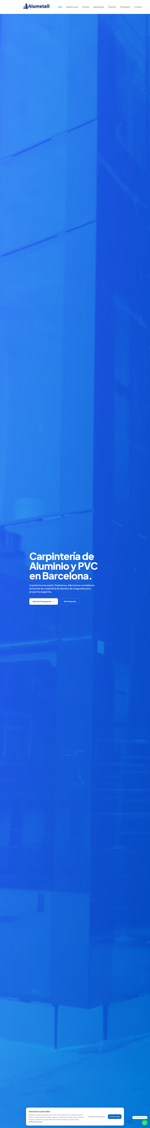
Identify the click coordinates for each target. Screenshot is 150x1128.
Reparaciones (98, 7)
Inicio (60, 7)
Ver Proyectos (70, 601)
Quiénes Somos (72, 7)
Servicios (85, 7)
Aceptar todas (115, 1117)
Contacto (138, 7)
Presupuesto (125, 7)
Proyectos (112, 7)
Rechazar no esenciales (96, 1117)
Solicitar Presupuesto (42, 601)
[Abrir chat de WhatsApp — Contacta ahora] (145, 1123)
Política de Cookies (35, 1122)
